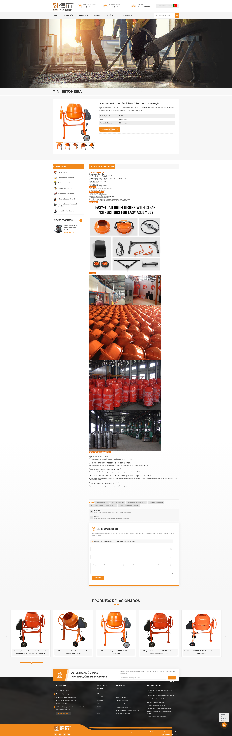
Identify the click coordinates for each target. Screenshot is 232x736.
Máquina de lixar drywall (66, 199)
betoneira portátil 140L (118, 502)
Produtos (83, 16)
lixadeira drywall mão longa (155, 702)
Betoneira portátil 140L (102, 502)
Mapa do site (156, 732)
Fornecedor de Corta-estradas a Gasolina (159, 699)
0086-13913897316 (144, 7)
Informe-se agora (108, 129)
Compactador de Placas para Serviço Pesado (160, 695)
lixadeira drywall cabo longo (156, 705)
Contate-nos (126, 16)
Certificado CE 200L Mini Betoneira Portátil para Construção (201, 652)
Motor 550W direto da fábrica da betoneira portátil (70, 228)
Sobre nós (68, 16)
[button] (80, 220)
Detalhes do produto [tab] (102, 166)
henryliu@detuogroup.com (118, 7)
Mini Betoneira (146, 92)
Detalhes (30, 655)
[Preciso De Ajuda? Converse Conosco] (224, 724)
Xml (163, 732)
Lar (55, 16)
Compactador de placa (66, 177)
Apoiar (97, 16)
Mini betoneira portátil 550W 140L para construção (73, 652)
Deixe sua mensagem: (98, 562)
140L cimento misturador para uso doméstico (103, 505)
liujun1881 (64, 704)
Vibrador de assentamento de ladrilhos (68, 205)
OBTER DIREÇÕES (63, 713)
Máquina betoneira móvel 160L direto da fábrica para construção (116, 652)
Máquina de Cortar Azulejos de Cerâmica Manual (159, 712)
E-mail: (93, 546)
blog (98, 713)
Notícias (110, 16)
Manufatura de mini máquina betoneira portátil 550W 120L (30, 652)
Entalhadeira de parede (66, 194)
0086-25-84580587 (65, 690)
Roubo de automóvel (65, 183)
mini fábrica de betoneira (156, 502)
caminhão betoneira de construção (128, 505)
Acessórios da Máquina (66, 211)
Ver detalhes (68, 232)
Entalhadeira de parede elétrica (156, 716)
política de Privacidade (171, 732)
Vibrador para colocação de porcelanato (159, 708)
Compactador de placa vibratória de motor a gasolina (160, 691)
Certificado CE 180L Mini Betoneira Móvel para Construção (158, 652)
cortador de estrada (65, 188)
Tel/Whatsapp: (96, 554)
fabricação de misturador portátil (136, 502)
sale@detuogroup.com (91, 7)
